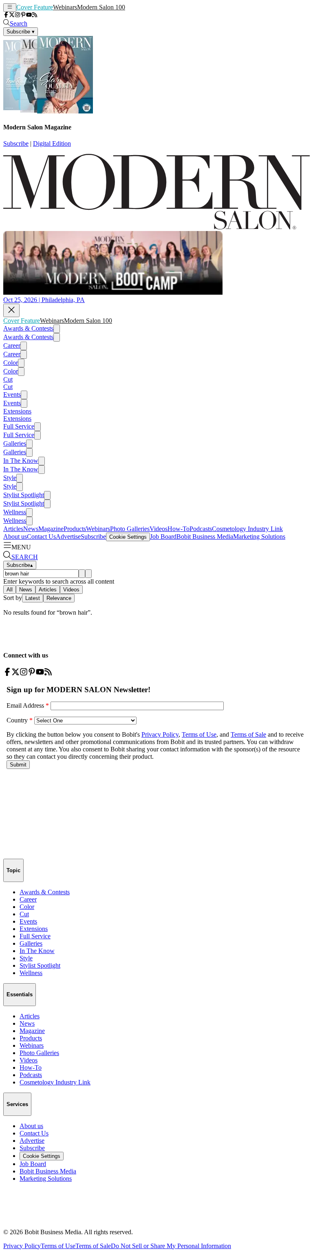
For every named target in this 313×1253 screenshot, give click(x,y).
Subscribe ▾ (21, 32)
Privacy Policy (22, 1245)
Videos (159, 528)
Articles (13, 528)
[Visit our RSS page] (34, 15)
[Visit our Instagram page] (17, 15)
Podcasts (201, 528)
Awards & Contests (28, 328)
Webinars (65, 7)
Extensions (17, 411)
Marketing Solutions (259, 536)
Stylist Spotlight (23, 494)
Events (12, 394)
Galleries (14, 443)
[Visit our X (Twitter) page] (12, 15)
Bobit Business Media (204, 536)
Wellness (14, 512)
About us (15, 536)
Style (9, 477)
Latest (32, 598)
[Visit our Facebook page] (6, 15)
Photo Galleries (130, 528)
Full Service (18, 426)
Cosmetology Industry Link (247, 528)
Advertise (68, 536)
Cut (8, 379)
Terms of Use (58, 1245)
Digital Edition (52, 143)
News (30, 528)
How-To (179, 528)
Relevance (58, 598)
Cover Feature (34, 7)
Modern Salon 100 (101, 7)
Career (11, 345)
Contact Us (41, 536)
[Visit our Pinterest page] (23, 15)
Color (10, 362)
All (10, 590)
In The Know (20, 460)
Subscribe (16, 143)
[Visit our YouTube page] (29, 15)
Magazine (51, 528)
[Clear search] (88, 573)
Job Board (163, 536)
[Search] (82, 573)
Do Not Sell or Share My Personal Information (171, 1245)
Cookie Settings (128, 537)
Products (75, 528)
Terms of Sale (93, 1245)
